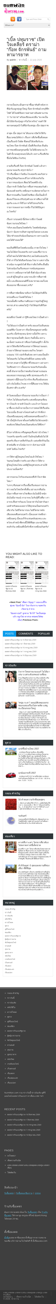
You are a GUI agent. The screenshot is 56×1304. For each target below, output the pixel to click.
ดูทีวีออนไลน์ (9, 929)
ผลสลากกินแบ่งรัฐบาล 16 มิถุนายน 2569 (20, 655)
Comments (26, 633)
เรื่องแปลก (8, 972)
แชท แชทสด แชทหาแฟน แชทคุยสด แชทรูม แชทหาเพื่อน (28, 1166)
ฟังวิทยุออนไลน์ (10, 942)
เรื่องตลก (8, 966)
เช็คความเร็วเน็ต (14, 1160)
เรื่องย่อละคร (9, 969)
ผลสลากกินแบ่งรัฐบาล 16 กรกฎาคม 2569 (40, 588)
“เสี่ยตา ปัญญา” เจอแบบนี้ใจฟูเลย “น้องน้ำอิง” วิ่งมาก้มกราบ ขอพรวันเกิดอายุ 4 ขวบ (28, 605)
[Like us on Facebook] (19, 19)
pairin (13, 59)
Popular (44, 633)
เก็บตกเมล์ (8, 962)
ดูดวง (7, 926)
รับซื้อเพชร (9, 1193)
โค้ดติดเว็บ (11, 1172)
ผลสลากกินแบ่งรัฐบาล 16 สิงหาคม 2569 (11, 588)
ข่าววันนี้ (23, 59)
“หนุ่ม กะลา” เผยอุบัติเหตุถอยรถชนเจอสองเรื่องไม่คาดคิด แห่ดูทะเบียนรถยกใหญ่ (33, 706)
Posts (9, 633)
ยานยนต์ (8, 946)
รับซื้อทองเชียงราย (24, 1193)
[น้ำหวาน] (14, 13)
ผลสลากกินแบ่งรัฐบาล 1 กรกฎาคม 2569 (20, 651)
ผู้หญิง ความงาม (10, 939)
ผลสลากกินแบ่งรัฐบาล (13, 936)
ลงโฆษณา (11, 1155)
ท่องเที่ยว (8, 932)
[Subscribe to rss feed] (13, 19)
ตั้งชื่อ (6, 1237)
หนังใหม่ (8, 956)
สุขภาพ (7, 949)
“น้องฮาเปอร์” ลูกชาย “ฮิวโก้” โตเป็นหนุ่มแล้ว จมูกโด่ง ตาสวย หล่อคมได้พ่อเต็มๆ (28, 616)
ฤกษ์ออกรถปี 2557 (27, 773)
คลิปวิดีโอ (8, 919)
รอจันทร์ (22, 816)
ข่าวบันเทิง (9, 916)
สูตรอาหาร (9, 952)
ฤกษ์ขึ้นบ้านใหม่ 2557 (28, 749)
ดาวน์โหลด (9, 922)
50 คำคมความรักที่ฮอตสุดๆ (31, 799)
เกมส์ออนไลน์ (10, 959)
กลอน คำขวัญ (10, 909)
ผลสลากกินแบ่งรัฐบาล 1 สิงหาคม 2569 (26, 588)
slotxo (38, 1193)
